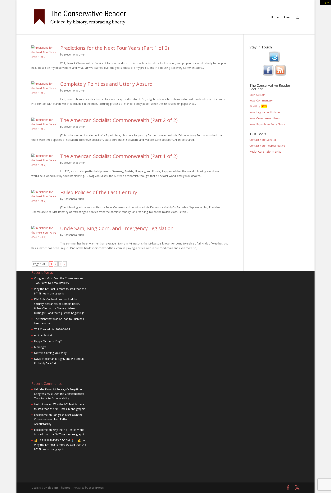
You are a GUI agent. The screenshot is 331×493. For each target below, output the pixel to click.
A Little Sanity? (43, 335)
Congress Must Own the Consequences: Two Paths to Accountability (58, 419)
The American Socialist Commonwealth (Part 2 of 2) (119, 120)
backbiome (41, 415)
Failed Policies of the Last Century (98, 192)
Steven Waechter (74, 54)
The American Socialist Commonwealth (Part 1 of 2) (119, 156)
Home (275, 17)
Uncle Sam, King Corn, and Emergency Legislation (117, 228)
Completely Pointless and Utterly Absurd (106, 83)
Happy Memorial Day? (47, 341)
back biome (41, 404)
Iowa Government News (264, 118)
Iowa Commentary (261, 100)
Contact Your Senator (262, 139)
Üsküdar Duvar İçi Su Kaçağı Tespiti (56, 389)
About (288, 17)
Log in (326, 2)
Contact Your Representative (267, 145)
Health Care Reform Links (265, 151)
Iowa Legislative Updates (264, 112)
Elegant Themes (59, 487)
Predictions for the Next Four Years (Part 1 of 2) (114, 47)
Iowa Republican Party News (267, 124)
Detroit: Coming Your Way (50, 353)
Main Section (257, 94)
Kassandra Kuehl (74, 199)
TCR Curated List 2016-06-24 (52, 329)
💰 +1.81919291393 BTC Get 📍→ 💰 (57, 440)
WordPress (96, 487)
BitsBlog (254, 106)
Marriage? (40, 347)
